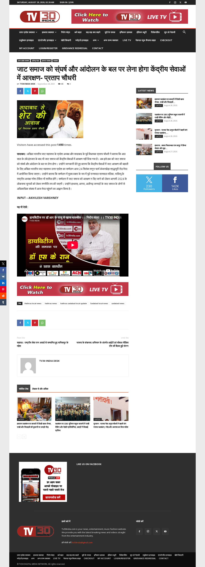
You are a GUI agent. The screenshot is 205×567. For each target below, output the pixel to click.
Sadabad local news (99, 303)
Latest (21, 419)
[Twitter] (180, 2)
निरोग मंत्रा (65, 32)
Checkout (166, 40)
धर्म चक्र (78, 32)
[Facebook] (169, 2)
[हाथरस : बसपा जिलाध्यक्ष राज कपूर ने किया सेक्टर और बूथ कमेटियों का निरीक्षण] (144, 149)
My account (26, 48)
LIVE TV (127, 40)
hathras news (51, 303)
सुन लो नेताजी (169, 32)
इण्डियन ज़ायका (126, 32)
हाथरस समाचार (48, 32)
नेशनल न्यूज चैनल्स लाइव (145, 40)
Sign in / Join (67, 2)
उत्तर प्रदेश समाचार (27, 32)
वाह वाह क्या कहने (93, 32)
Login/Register (48, 48)
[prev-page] (19, 437)
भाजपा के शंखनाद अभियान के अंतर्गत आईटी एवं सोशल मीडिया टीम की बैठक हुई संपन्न (102, 344)
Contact (97, 48)
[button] (184, 32)
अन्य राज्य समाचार (111, 40)
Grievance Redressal (75, 48)
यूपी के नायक (110, 32)
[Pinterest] (35, 91)
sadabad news (117, 303)
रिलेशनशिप (155, 32)
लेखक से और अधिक (40, 388)
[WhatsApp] (42, 91)
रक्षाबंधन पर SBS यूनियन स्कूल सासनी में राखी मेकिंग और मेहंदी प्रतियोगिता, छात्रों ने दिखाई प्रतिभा (72, 427)
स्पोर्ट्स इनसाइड (81, 40)
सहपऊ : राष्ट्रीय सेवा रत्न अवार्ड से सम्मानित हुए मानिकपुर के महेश (42, 344)
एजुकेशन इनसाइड (26, 40)
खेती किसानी (66, 40)
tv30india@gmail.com (82, 542)
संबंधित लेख (23, 388)
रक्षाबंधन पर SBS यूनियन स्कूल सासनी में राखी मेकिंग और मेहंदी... (170, 116)
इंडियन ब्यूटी (142, 32)
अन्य (94, 40)
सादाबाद (55, 61)
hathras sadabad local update (73, 303)
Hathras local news (33, 303)
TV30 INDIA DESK (27, 84)
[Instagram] (175, 2)
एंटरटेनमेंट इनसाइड (46, 40)
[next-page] (24, 437)
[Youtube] (185, 2)
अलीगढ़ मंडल (35, 61)
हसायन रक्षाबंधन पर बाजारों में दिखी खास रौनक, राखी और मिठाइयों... (169, 100)
